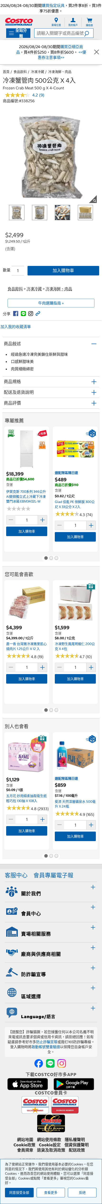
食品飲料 (20, 72)
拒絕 (82, 1192)
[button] (88, 33)
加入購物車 (63, 270)
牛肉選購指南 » (51, 303)
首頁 (6, 72)
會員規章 (25, 1150)
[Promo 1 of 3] (46, 558)
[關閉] (96, 52)
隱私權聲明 (75, 1139)
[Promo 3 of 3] (56, 558)
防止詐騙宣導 (46, 1042)
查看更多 (50, 1192)
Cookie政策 (24, 1145)
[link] (16, 313)
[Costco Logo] (19, 21)
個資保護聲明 (77, 1145)
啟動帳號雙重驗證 (46, 1047)
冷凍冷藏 (37, 72)
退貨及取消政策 (51, 1150)
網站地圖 (25, 1139)
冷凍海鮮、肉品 (59, 72)
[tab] (51, 891)
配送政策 (77, 1150)
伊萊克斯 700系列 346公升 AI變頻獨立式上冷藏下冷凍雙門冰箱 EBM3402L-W (26, 496)
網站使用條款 (49, 1139)
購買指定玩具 (53, 5)
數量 (6, 270)
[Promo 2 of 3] (51, 558)
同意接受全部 (19, 1192)
